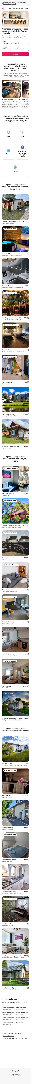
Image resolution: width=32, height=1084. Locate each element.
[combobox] (15, 43)
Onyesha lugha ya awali (9, 4)
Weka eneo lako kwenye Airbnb (18, 9)
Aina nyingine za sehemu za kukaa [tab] (11, 1002)
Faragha (12, 1076)
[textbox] (8, 49)
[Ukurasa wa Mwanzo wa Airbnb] (3, 8)
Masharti (18, 1076)
